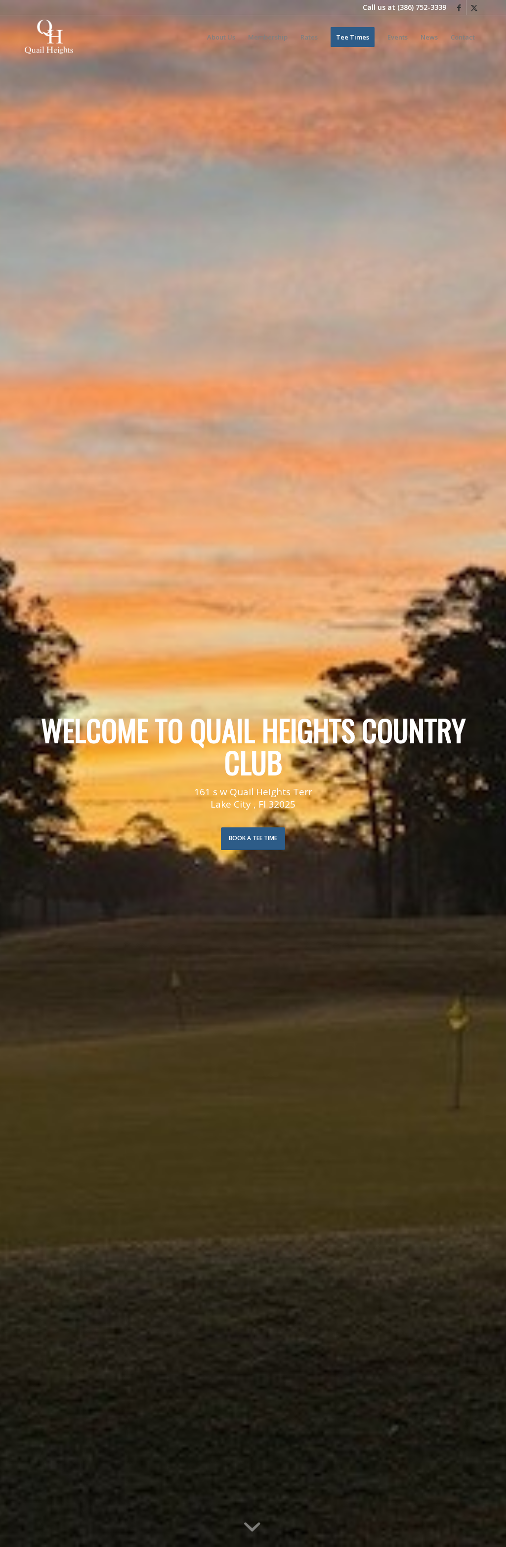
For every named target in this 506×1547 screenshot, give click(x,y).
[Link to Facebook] (459, 7)
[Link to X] (473, 7)
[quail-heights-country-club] (49, 37)
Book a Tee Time (253, 838)
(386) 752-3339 (421, 7)
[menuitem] (221, 37)
